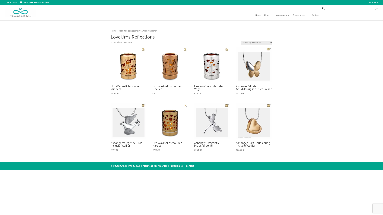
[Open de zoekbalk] (323, 8)
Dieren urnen (299, 15)
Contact (315, 15)
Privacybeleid (177, 165)
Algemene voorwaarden (155, 165)
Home (258, 15)
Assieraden (281, 15)
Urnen (267, 15)
